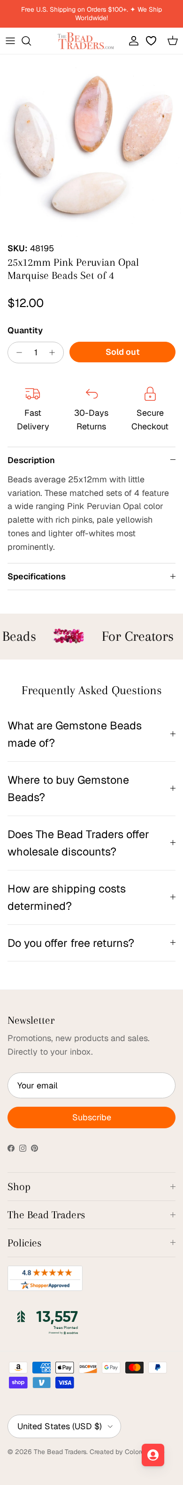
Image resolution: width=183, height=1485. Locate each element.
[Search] (31, 40)
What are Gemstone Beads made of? (75, 734)
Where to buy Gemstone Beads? (68, 788)
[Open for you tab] (153, 1455)
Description (31, 460)
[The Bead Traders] (86, 40)
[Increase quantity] (54, 352)
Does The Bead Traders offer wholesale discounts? (78, 843)
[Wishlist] (152, 40)
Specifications (37, 576)
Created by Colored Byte (127, 1452)
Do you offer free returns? (71, 943)
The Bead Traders (60, 1452)
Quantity (25, 330)
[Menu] (10, 40)
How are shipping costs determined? (67, 897)
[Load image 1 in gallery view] (91, 145)
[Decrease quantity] (16, 352)
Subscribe (91, 1117)
